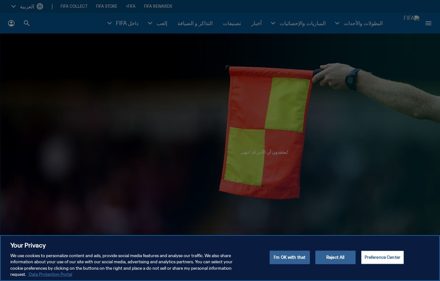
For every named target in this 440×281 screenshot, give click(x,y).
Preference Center (382, 257)
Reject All (335, 257)
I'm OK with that (289, 257)
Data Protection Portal (50, 274)
